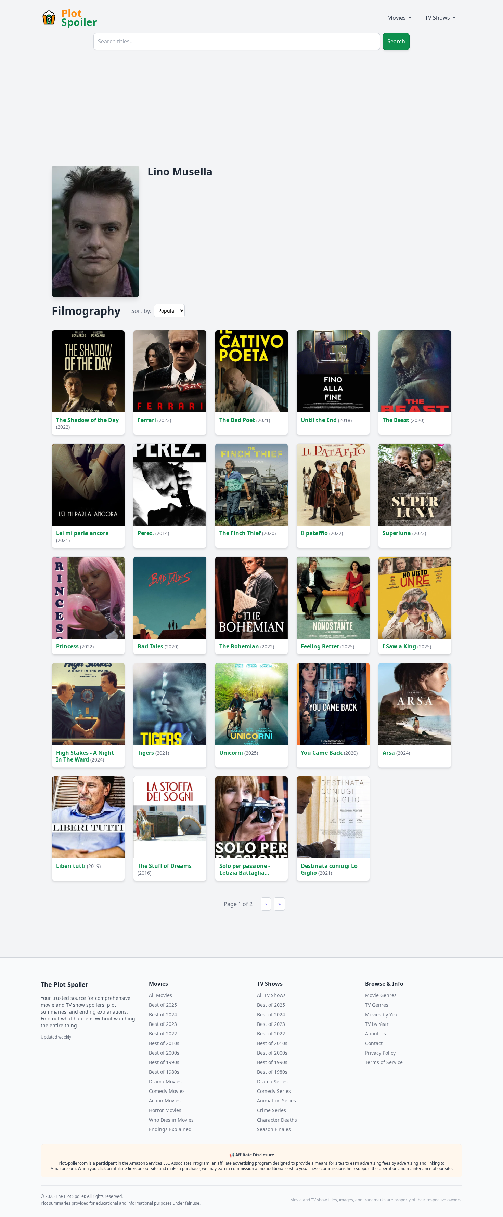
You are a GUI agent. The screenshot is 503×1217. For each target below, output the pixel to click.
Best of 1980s (164, 1072)
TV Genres (376, 1005)
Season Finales (274, 1129)
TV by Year (377, 1024)
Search (396, 41)
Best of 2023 (163, 1024)
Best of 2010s (164, 1043)
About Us (375, 1033)
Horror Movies (165, 1110)
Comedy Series (274, 1091)
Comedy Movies (167, 1091)
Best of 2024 (163, 1014)
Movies (396, 18)
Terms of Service (384, 1062)
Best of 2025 (163, 1005)
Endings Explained (170, 1129)
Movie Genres (381, 995)
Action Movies (165, 1100)
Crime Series (271, 1110)
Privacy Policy (380, 1052)
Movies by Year (382, 1014)
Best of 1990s (164, 1062)
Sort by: (141, 311)
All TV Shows (271, 995)
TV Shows (437, 18)
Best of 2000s (164, 1052)
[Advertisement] (251, 107)
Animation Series (276, 1100)
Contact (374, 1043)
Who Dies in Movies (171, 1119)
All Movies (160, 995)
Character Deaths (277, 1119)
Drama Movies (165, 1081)
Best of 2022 (163, 1033)
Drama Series (272, 1081)
